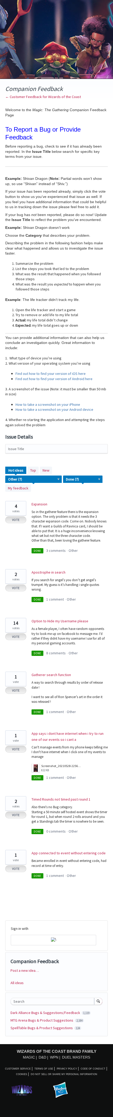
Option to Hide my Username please (60, 621)
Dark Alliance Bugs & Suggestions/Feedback (46, 1012)
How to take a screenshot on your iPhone (48, 404)
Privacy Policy (67, 1068)
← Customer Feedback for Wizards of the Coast (43, 96)
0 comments (56, 831)
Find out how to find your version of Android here (54, 378)
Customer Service (18, 1068)
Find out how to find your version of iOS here (51, 373)
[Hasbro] (60, 1090)
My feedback (18, 488)
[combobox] (53, 1001)
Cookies (21, 1074)
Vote (15, 520)
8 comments (56, 653)
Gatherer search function (51, 674)
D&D (42, 1057)
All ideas (17, 982)
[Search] (98, 1001)
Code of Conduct (93, 1068)
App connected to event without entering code (69, 853)
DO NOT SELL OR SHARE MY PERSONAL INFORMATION (64, 1074)
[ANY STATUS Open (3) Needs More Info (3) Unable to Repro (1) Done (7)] (83, 479)
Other (73, 550)
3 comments (56, 550)
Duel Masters (76, 1057)
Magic (29, 1057)
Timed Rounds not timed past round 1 (61, 799)
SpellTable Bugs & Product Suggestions (42, 1028)
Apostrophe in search (48, 572)
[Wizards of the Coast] (21, 1090)
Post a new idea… (25, 970)
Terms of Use (43, 1068)
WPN (54, 1057)
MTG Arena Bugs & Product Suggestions (42, 1020)
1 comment (55, 599)
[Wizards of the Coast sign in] (53, 940)
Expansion (39, 504)
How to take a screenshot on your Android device (54, 409)
